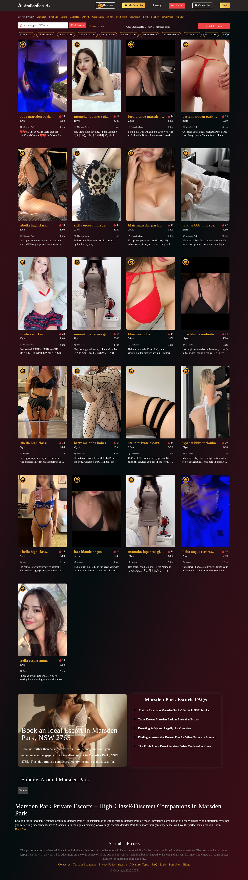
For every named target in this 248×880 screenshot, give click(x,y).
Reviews (108, 5)
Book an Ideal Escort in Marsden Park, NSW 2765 (69, 734)
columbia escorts (87, 34)
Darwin (86, 16)
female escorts (150, 34)
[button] (225, 35)
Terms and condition (84, 864)
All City (180, 16)
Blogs (186, 864)
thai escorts (211, 34)
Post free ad (177, 5)
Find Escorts (77, 25)
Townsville (167, 16)
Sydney (155, 16)
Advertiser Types (139, 864)
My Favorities (135, 5)
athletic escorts (45, 34)
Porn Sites (175, 864)
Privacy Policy (107, 864)
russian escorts (192, 34)
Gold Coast (98, 16)
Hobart (109, 16)
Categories (204, 5)
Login (225, 5)
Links (163, 864)
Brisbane (53, 16)
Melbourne (121, 16)
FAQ (154, 864)
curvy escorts (108, 34)
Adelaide (41, 16)
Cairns (64, 16)
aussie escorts (66, 34)
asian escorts (26, 34)
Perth (146, 16)
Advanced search (98, 26)
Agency (156, 5)
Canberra (74, 16)
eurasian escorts (129, 34)
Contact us (64, 864)
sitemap (122, 864)
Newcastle (135, 16)
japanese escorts (171, 34)
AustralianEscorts (135, 26)
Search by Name (214, 26)
